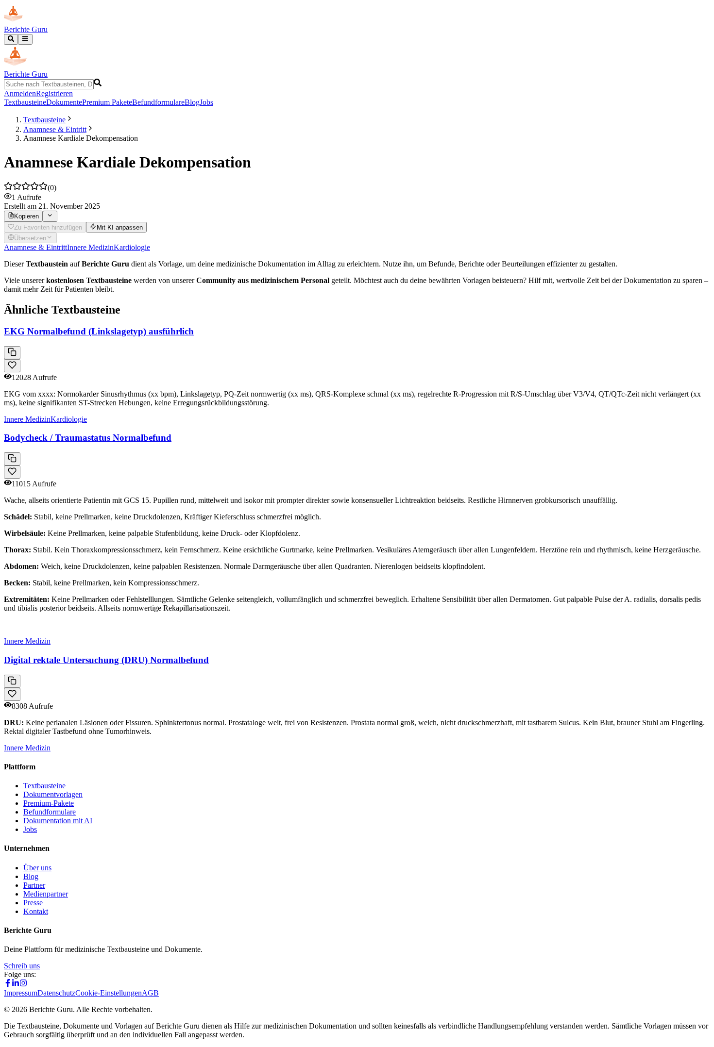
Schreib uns (22, 966)
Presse (33, 902)
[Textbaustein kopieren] (12, 352)
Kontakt (35, 911)
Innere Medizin (90, 247)
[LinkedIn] (15, 984)
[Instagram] (23, 984)
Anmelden (20, 93)
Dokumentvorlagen (53, 794)
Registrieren (54, 93)
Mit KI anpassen (120, 227)
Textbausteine (25, 102)
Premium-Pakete (48, 803)
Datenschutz (56, 993)
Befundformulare (158, 102)
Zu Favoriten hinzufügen (48, 227)
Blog (192, 102)
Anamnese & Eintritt (54, 129)
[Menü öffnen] (25, 39)
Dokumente (64, 102)
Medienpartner (45, 894)
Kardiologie (132, 247)
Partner (34, 885)
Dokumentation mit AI (57, 820)
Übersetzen (30, 238)
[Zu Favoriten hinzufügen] (12, 365)
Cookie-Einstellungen (108, 993)
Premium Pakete (107, 102)
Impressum (20, 993)
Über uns (37, 868)
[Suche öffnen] (11, 39)
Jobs (206, 102)
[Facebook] (8, 984)
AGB (150, 993)
